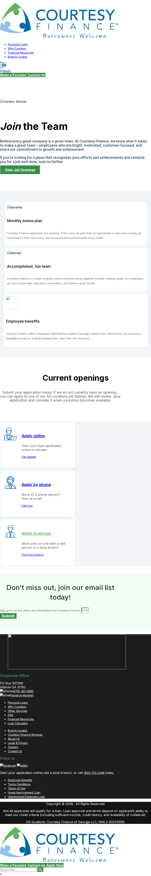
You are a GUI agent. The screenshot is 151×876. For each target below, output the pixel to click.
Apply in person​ (36, 533)
